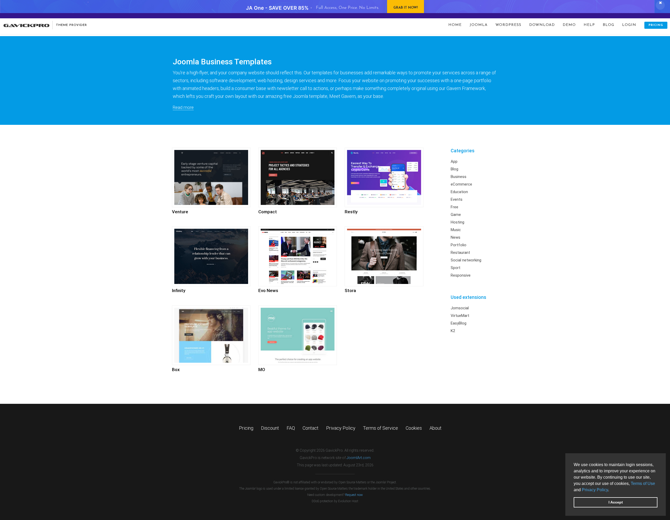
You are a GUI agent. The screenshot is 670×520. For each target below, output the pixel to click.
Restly (351, 211)
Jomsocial (460, 308)
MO (261, 369)
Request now (354, 495)
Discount (270, 428)
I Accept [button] (615, 502)
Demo (569, 25)
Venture (180, 211)
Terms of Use (643, 483)
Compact (267, 211)
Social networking (466, 260)
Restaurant (460, 252)
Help (589, 25)
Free (454, 207)
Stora (350, 290)
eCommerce (461, 184)
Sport (455, 267)
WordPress (508, 25)
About (435, 428)
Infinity (178, 290)
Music (456, 229)
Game (456, 214)
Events (456, 199)
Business (458, 176)
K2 (453, 330)
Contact (311, 428)
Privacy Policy (595, 490)
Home (455, 25)
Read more (183, 107)
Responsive (461, 275)
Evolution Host (348, 501)
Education (459, 191)
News (455, 237)
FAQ (291, 428)
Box (176, 369)
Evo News (268, 290)
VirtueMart (460, 315)
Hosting (457, 222)
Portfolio (458, 245)
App (454, 161)
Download (542, 25)
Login (629, 25)
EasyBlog (458, 323)
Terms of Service (380, 428)
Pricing (656, 25)
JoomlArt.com (359, 458)
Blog (608, 25)
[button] (611, 490)
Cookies (414, 428)
